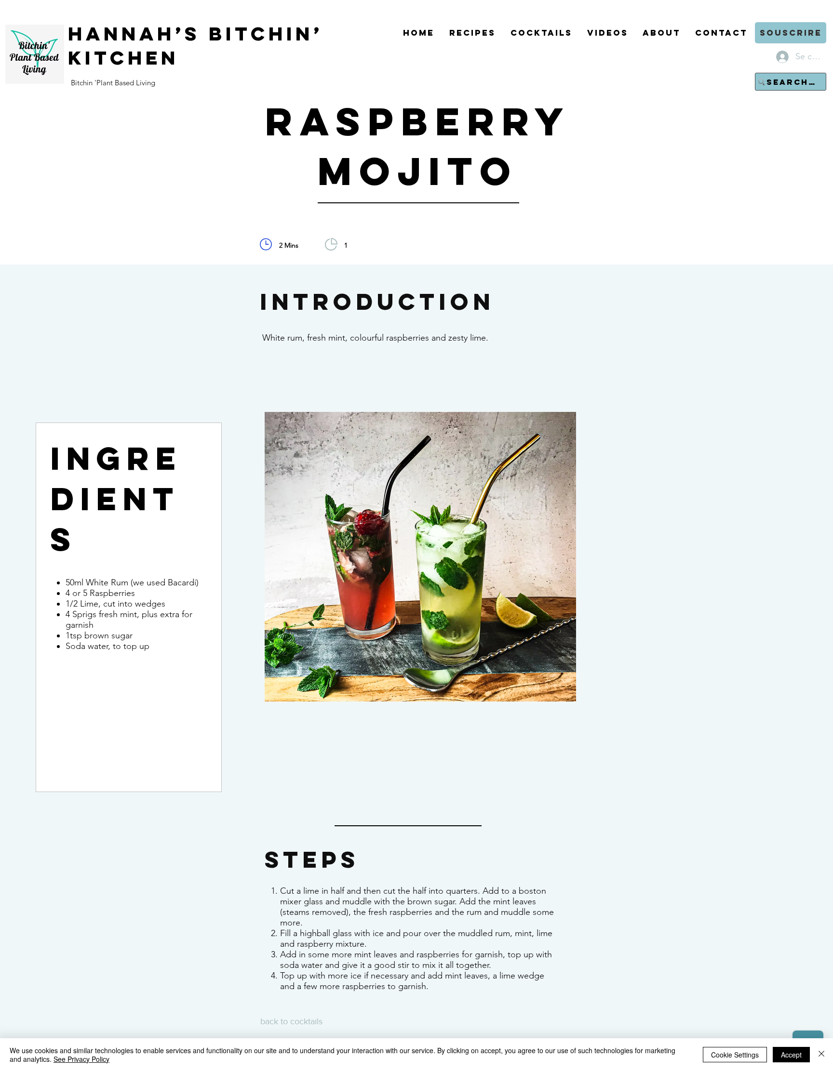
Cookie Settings (735, 1054)
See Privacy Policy (81, 1059)
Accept (791, 1054)
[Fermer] (821, 1054)
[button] (790, 32)
